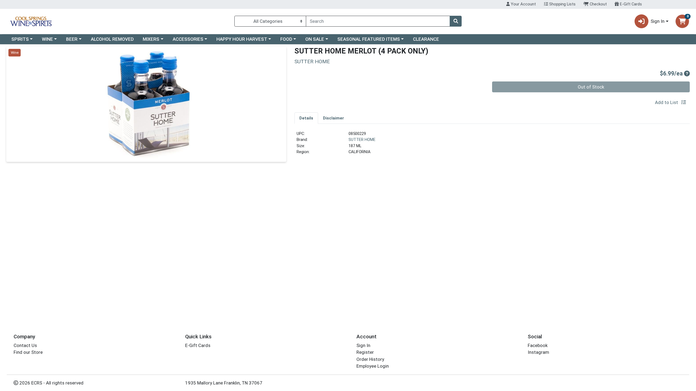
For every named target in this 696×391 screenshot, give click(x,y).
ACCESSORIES (188, 39)
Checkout (598, 4)
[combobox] (378, 21)
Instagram (538, 352)
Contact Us (25, 345)
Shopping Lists (562, 4)
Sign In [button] (657, 21)
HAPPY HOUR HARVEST (241, 39)
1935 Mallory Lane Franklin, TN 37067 (223, 383)
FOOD (286, 39)
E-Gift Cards (630, 4)
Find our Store (28, 352)
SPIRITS (20, 39)
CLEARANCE (426, 39)
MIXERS (151, 39)
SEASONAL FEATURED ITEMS (368, 39)
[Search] (456, 21)
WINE (47, 39)
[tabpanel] (492, 145)
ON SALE (314, 39)
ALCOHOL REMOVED (112, 39)
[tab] (306, 117)
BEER (71, 39)
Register (365, 352)
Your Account (523, 4)
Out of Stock (591, 87)
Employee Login (372, 366)
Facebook (538, 345)
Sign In (363, 345)
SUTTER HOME (362, 139)
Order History (370, 359)
